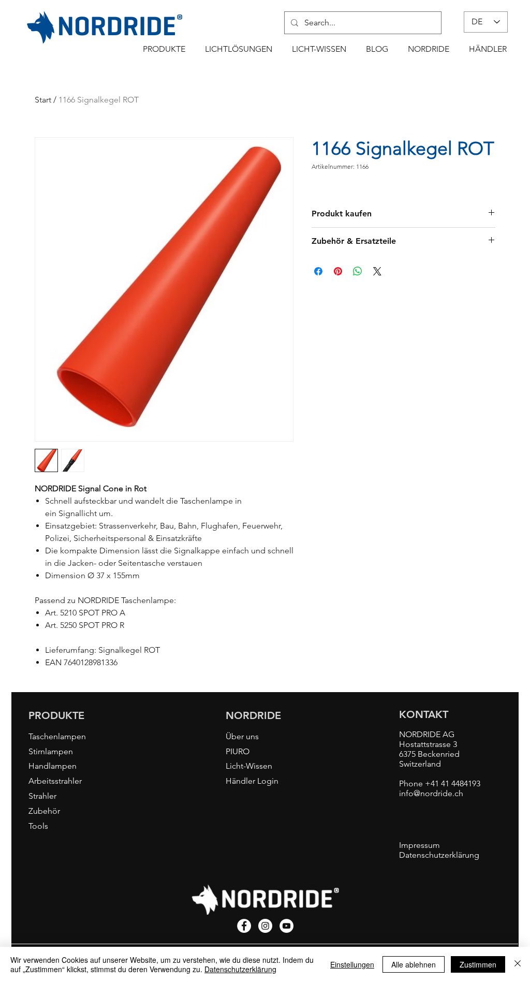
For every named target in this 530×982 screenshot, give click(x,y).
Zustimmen (478, 964)
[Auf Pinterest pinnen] (338, 271)
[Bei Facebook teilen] (318, 271)
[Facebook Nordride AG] (244, 926)
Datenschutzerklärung (240, 969)
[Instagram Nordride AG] (265, 926)
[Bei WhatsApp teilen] (357, 271)
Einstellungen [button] (352, 964)
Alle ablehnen (413, 964)
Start (43, 100)
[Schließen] (517, 964)
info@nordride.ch (431, 793)
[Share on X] (377, 271)
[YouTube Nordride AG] (286, 926)
